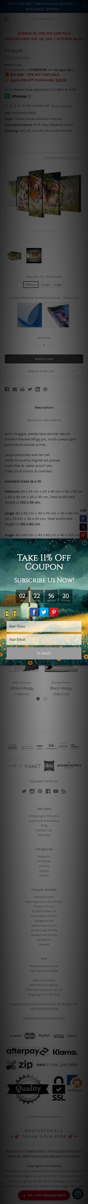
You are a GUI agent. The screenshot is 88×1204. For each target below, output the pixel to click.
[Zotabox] (85, 661)
